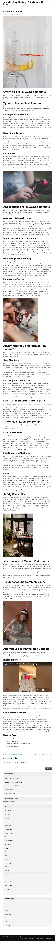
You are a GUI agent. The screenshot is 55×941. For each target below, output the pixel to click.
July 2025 (7, 848)
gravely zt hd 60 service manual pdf (13, 754)
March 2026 (8, 825)
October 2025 (8, 837)
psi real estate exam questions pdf (13, 782)
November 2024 (9, 878)
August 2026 (8, 810)
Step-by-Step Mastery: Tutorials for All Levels (23, 3)
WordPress (48, 938)
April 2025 (7, 859)
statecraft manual (9, 789)
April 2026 (7, 822)
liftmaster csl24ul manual (13, 739)
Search (5, 766)
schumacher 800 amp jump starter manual (18, 743)
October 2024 (8, 881)
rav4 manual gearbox (12, 741)
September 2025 (9, 840)
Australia (7, 903)
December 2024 (9, 874)
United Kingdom (9, 925)
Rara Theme (36, 938)
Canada (7, 906)
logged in (13, 762)
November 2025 (9, 833)
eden (17, 14)
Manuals (7, 918)
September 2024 (9, 885)
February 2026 (8, 829)
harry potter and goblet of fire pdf (13, 786)
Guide (6, 910)
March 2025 (8, 863)
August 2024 (8, 889)
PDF (6, 921)
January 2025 (8, 870)
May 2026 (7, 818)
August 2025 (8, 844)
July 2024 (7, 893)
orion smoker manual (12, 746)
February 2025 (8, 866)
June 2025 (7, 852)
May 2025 (7, 855)
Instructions (8, 914)
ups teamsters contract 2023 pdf (42, 754)
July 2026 (7, 814)
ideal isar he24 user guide (11, 778)
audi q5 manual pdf (10, 793)
